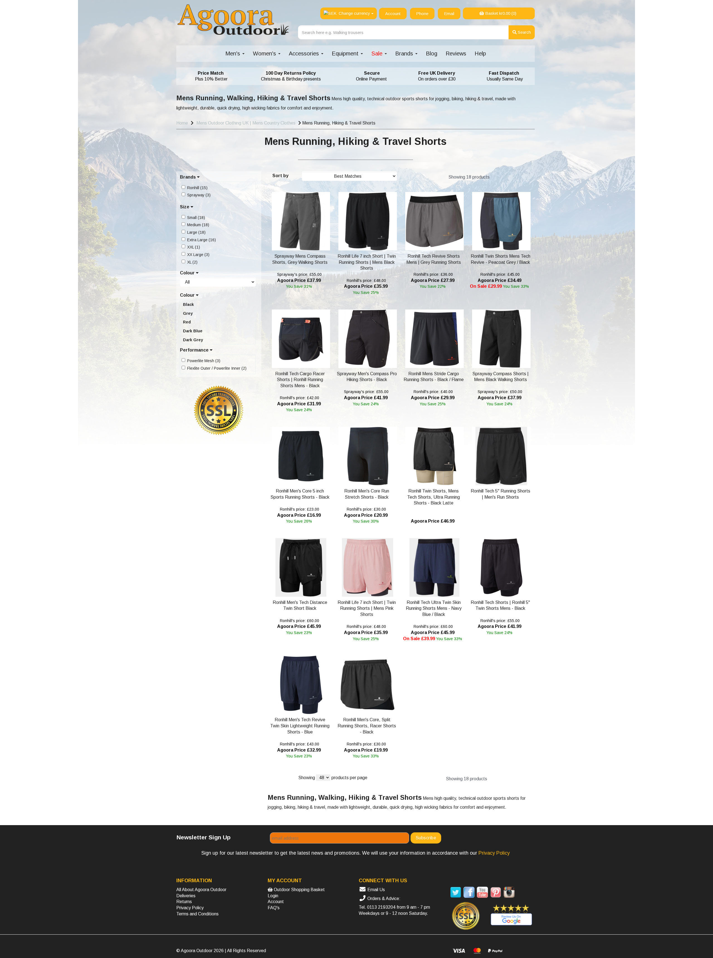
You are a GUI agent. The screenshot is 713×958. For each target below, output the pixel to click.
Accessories (305, 53)
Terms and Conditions (197, 913)
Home (182, 123)
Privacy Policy (190, 907)
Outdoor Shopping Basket (299, 889)
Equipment (346, 53)
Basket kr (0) (500, 13)
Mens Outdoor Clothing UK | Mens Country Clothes (246, 123)
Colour (188, 272)
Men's (233, 53)
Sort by (280, 175)
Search (524, 32)
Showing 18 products (469, 177)
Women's (265, 53)
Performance (195, 350)
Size (185, 206)
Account (276, 901)
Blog (431, 53)
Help (480, 53)
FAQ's (274, 907)
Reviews (456, 53)
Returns (184, 901)
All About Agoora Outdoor (201, 889)
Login (273, 895)
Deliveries (186, 895)
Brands (405, 53)
